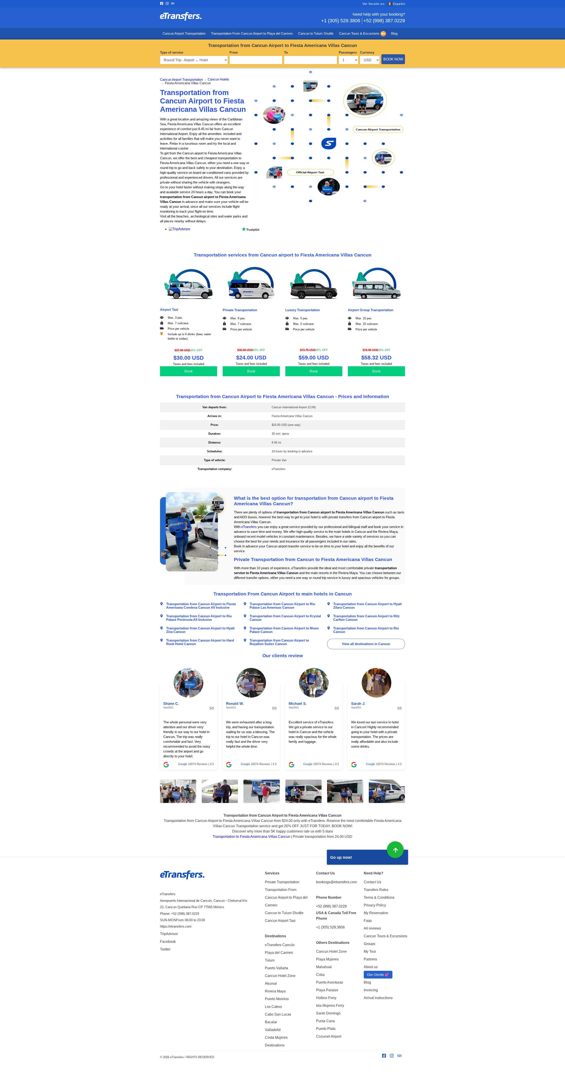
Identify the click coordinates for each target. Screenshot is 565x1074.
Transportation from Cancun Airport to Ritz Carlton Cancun (366, 617)
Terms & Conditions (379, 897)
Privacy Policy (375, 905)
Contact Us (372, 882)
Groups (369, 944)
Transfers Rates (376, 890)
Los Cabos (273, 1007)
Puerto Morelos (277, 999)
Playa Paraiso (327, 990)
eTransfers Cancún (280, 945)
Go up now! (341, 857)
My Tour (370, 951)
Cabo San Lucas (278, 1014)
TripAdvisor (169, 934)
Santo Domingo (328, 1013)
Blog (394, 33)
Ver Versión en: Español (383, 4)
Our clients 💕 (378, 975)
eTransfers (249, 527)
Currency (367, 52)
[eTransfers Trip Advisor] (174, 4)
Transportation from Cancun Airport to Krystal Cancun (285, 617)
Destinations (274, 1045)
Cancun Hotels (218, 79)
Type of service (171, 52)
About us (371, 967)
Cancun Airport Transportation (184, 33)
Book (189, 371)
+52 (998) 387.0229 (384, 20)
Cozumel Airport (328, 1036)
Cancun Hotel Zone (280, 976)
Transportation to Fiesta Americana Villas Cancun (251, 836)
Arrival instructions (378, 998)
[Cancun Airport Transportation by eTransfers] (221, 18)
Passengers (348, 52)
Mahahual (324, 967)
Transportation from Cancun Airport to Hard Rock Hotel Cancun (200, 642)
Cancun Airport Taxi (280, 920)
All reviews (372, 928)
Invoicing (371, 990)
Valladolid (273, 1030)
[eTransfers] (183, 875)
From (234, 52)
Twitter (165, 949)
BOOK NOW (393, 59)
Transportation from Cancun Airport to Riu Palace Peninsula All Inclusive (199, 617)
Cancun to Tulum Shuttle (315, 33)
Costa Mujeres (276, 1037)
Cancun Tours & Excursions (359, 33)
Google (182, 764)
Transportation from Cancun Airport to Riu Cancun (366, 630)
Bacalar (271, 1022)
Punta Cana (325, 1021)
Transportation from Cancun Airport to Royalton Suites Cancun (279, 642)
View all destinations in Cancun (366, 644)
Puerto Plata (325, 1029)
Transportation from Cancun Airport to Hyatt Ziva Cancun (200, 630)
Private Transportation (282, 882)
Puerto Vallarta (276, 968)
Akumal (271, 983)
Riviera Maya (275, 991)
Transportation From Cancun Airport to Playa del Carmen (252, 33)
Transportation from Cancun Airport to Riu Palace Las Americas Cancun (282, 605)
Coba (320, 975)
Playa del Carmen (279, 952)
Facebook (168, 941)
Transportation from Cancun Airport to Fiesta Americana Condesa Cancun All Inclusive (201, 605)
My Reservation (376, 913)
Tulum (270, 960)
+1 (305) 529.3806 (340, 20)
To (286, 52)
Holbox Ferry (326, 998)
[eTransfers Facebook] (163, 4)
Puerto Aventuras (329, 982)
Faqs (368, 920)
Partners (370, 959)
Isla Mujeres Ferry (330, 1005)
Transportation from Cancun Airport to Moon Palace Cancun (284, 630)
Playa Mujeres (327, 959)
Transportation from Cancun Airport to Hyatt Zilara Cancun (367, 605)
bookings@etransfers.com (336, 882)
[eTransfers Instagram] (168, 4)
